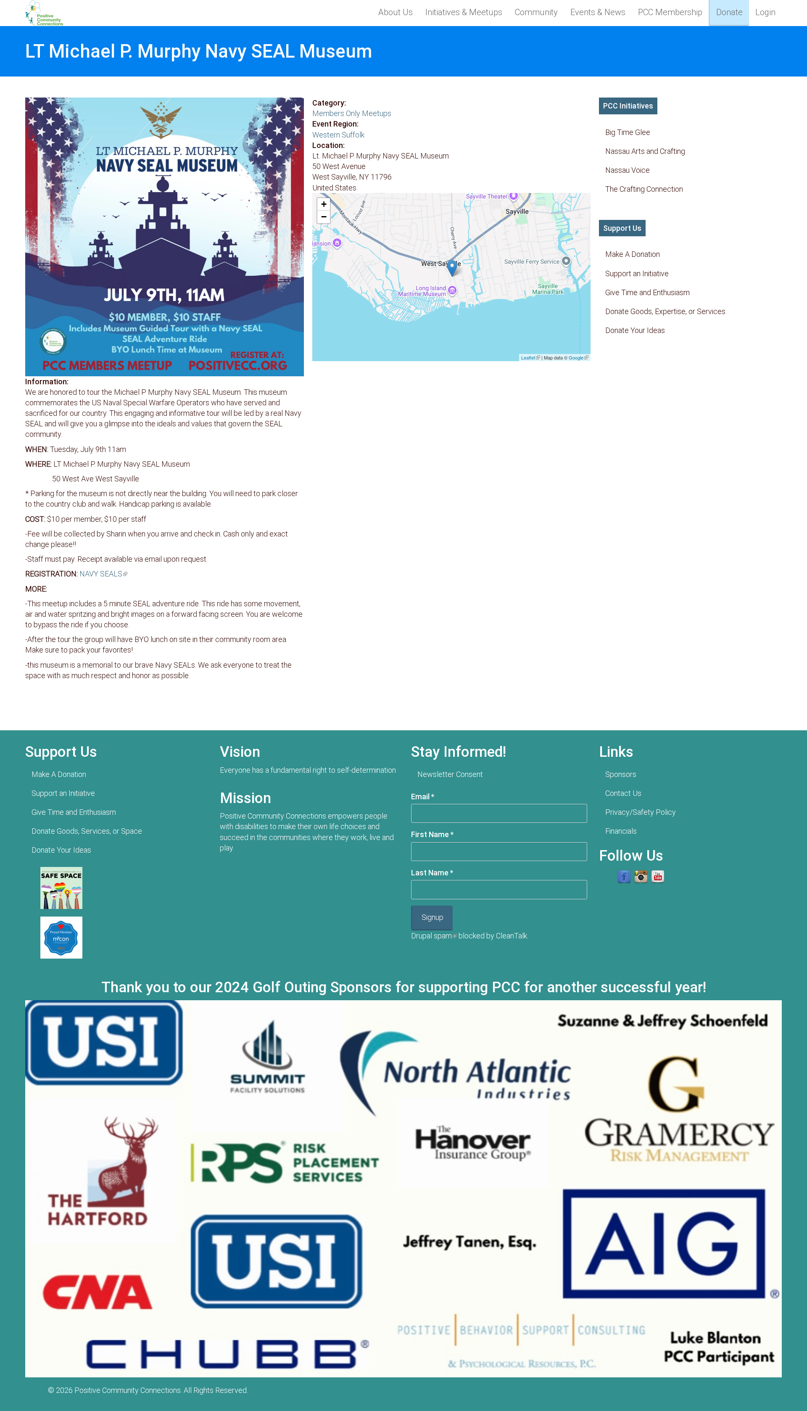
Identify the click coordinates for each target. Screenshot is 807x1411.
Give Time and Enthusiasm (647, 292)
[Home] (47, 13)
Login (765, 12)
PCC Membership (670, 12)
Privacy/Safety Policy (640, 812)
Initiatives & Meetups (463, 12)
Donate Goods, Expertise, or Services (665, 311)
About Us (395, 12)
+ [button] (324, 204)
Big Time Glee (627, 132)
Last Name (432, 872)
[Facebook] (624, 876)
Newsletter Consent (450, 774)
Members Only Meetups (351, 113)
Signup (432, 917)
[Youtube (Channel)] (658, 876)
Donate (729, 12)
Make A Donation (632, 254)
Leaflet (530, 357)
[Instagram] (641, 876)
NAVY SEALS (103, 573)
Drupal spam (434, 935)
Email (422, 796)
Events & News (597, 12)
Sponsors (620, 774)
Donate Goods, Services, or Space (87, 831)
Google (578, 357)
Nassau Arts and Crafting (645, 151)
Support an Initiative (637, 273)
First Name (432, 834)
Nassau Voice (627, 170)
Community (536, 12)
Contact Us (623, 793)
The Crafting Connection (644, 189)
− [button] (324, 216)
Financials (621, 831)
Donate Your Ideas (635, 330)
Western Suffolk (338, 134)
